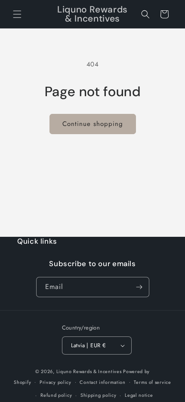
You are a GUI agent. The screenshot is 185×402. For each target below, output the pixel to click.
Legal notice (139, 395)
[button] (17, 14)
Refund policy (56, 395)
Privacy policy (55, 382)
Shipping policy (98, 395)
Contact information (102, 382)
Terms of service (152, 382)
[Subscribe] (139, 287)
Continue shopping (92, 124)
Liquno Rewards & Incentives (89, 371)
